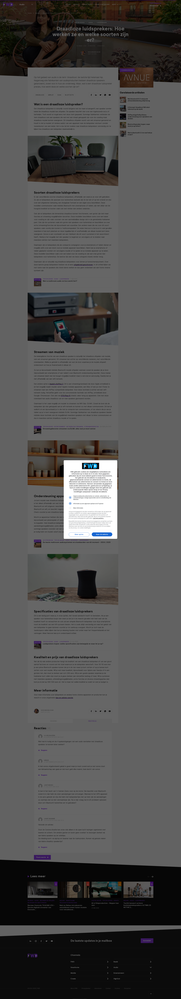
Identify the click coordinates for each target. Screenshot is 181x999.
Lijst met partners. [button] (98, 518)
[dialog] (90, 499)
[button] (90, 508)
